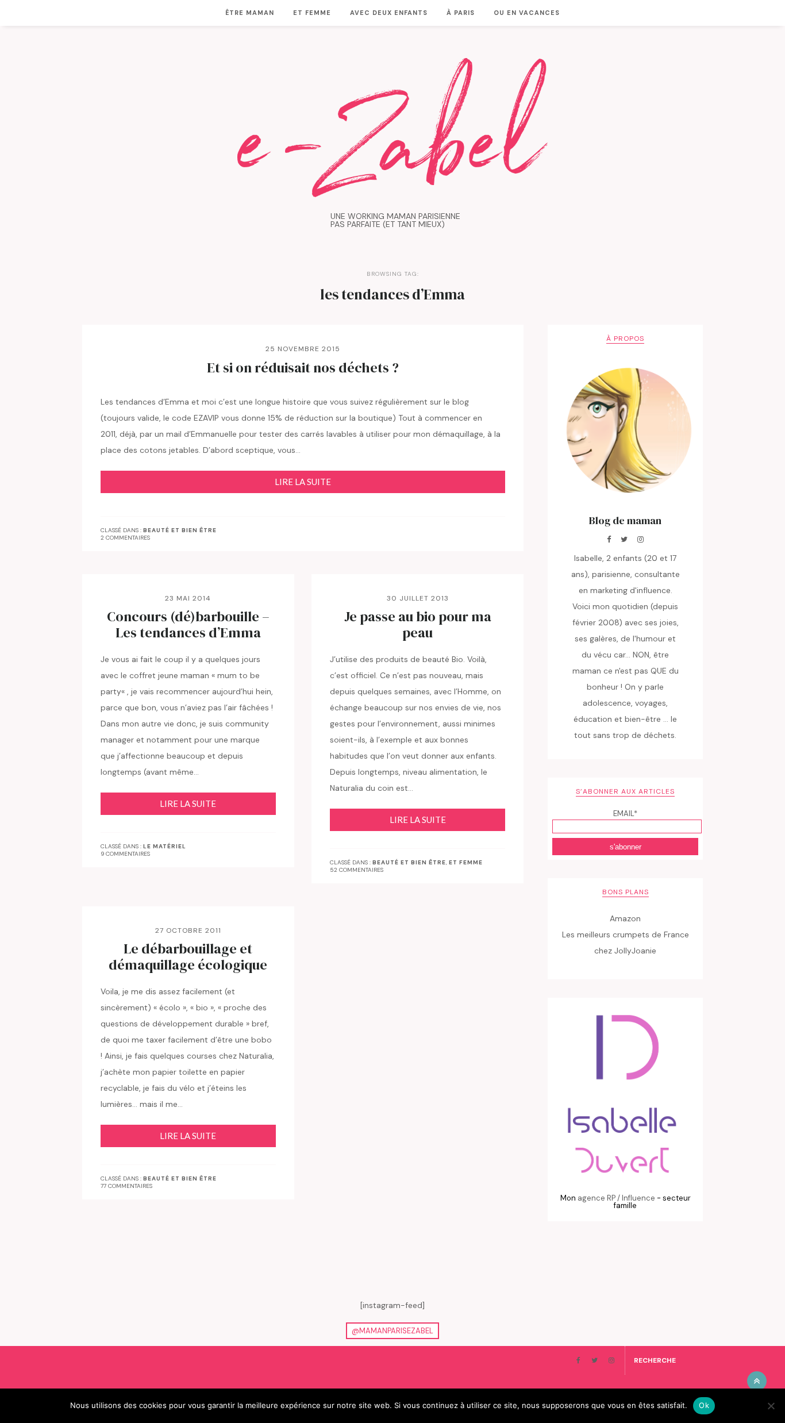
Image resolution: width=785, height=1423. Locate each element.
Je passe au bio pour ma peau (417, 625)
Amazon (625, 918)
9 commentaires (125, 853)
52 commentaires (356, 870)
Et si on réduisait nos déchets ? (303, 367)
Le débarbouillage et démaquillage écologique (188, 957)
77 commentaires (126, 1186)
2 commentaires (125, 537)
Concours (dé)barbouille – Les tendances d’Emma (188, 625)
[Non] (770, 1406)
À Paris (461, 13)
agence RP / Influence (616, 1198)
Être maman (249, 13)
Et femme (312, 13)
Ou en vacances (527, 13)
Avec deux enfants (389, 13)
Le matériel (164, 846)
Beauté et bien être (180, 530)
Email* (625, 813)
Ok (704, 1405)
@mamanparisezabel (392, 1331)
